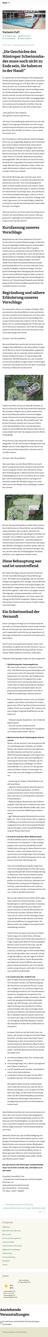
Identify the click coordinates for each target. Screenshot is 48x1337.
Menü (4, 2)
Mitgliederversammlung (11, 1249)
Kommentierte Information (12, 1246)
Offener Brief (25, 36)
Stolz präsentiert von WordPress (14, 1332)
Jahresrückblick (8, 1242)
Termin (4, 1265)
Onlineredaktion (25, 38)
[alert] (24, 1323)
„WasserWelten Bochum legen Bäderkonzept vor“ (24, 1209)
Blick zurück (6, 1234)
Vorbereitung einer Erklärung (17, 1204)
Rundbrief (6, 1261)
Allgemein (6, 1227)
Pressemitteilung (8, 38)
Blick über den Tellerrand (11, 1231)
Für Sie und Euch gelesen (11, 1238)
